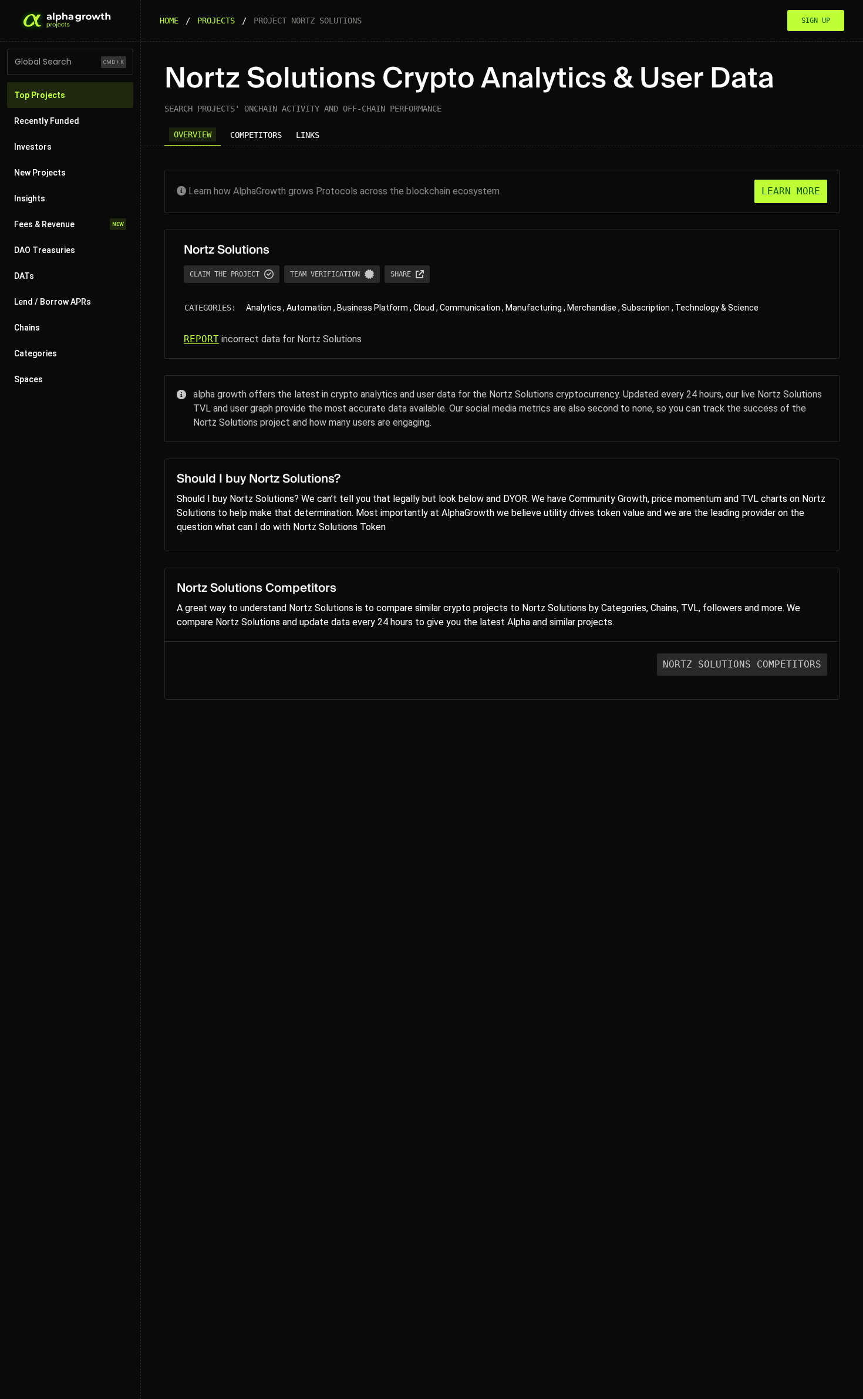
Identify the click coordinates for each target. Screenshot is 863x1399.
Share (400, 274)
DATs (24, 276)
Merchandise (591, 307)
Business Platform (372, 307)
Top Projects (39, 95)
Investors (33, 146)
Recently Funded (46, 121)
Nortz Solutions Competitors (742, 664)
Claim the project (224, 274)
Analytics (263, 307)
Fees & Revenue (69, 224)
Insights (29, 198)
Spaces (28, 379)
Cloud (423, 307)
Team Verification (325, 274)
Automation (309, 307)
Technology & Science (717, 307)
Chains (27, 327)
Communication (470, 307)
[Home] (66, 20)
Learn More (790, 191)
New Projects (40, 172)
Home (169, 20)
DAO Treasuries (44, 250)
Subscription (646, 307)
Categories (35, 353)
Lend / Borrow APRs (52, 301)
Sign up (815, 20)
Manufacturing (533, 307)
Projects (216, 20)
